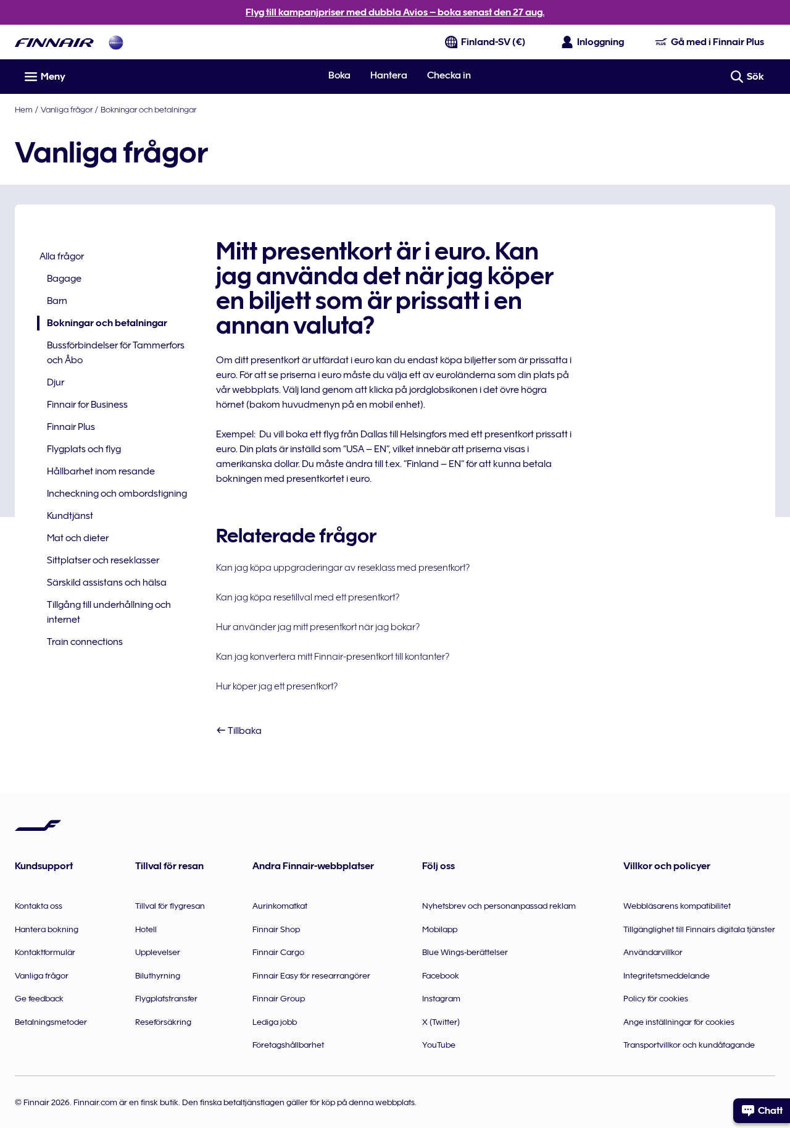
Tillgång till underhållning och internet (109, 612)
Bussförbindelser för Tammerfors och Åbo (116, 353)
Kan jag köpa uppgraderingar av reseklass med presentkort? (343, 567)
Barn (57, 300)
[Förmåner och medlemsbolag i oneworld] (116, 42)
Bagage (64, 278)
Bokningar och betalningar (148, 109)
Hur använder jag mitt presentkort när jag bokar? (318, 627)
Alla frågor (62, 256)
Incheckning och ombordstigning (117, 493)
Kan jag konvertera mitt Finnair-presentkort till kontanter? (332, 656)
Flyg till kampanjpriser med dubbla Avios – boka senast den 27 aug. (395, 12)
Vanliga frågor (67, 109)
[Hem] (54, 42)
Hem (24, 109)
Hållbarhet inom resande (101, 471)
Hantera (388, 75)
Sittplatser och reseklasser (103, 560)
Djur (55, 382)
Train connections (85, 641)
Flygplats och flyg (84, 449)
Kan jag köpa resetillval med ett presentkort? (307, 597)
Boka (339, 75)
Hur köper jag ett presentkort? (277, 686)
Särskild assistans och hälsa (107, 582)
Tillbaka (244, 730)
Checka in (449, 75)
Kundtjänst (70, 515)
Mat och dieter (78, 538)
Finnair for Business (87, 404)
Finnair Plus (71, 426)
